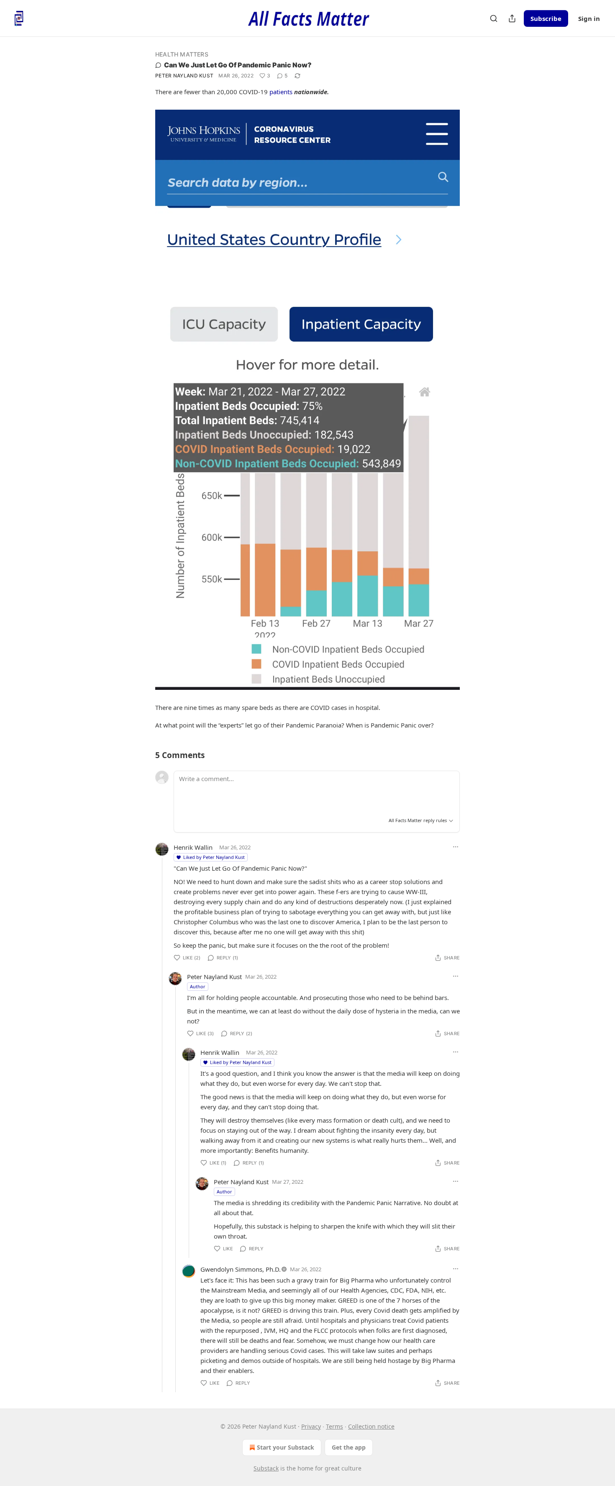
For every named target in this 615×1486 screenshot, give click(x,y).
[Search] (493, 18)
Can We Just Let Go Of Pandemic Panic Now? (238, 65)
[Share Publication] (512, 18)
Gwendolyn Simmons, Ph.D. (240, 1269)
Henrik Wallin (193, 847)
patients (280, 91)
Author (197, 986)
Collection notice (371, 1426)
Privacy (311, 1426)
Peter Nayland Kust (184, 75)
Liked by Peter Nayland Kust (214, 857)
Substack (266, 1468)
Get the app (349, 1447)
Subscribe (545, 18)
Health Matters (181, 54)
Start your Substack (285, 1447)
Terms (334, 1426)
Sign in (589, 18)
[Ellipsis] (455, 847)
